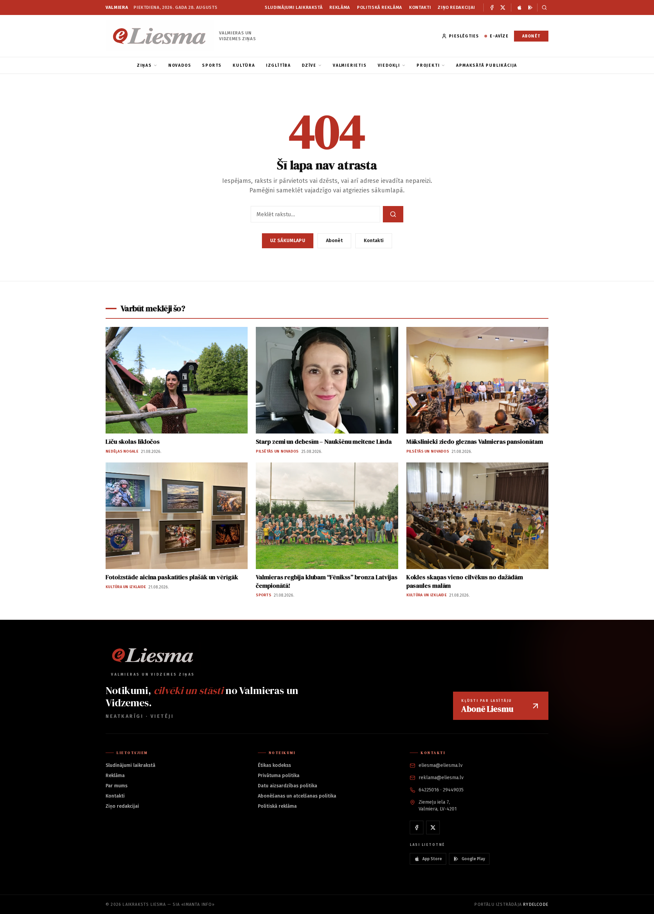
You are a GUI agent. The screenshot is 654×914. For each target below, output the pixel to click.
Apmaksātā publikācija (486, 65)
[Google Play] (530, 7)
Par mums (116, 786)
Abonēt (531, 36)
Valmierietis (350, 65)
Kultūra (244, 65)
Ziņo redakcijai (456, 7)
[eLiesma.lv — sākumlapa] (160, 35)
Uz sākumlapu (287, 240)
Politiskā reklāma (379, 7)
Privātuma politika (278, 775)
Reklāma (339, 7)
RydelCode (535, 904)
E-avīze (499, 36)
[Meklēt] (542, 7)
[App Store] (519, 7)
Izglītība (278, 65)
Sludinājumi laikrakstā (294, 7)
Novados (179, 65)
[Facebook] (492, 7)
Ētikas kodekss (274, 765)
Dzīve (309, 65)
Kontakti (420, 7)
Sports (212, 65)
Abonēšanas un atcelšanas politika (297, 796)
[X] (503, 7)
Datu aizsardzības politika (287, 786)
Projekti (428, 65)
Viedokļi (389, 65)
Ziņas (144, 65)
